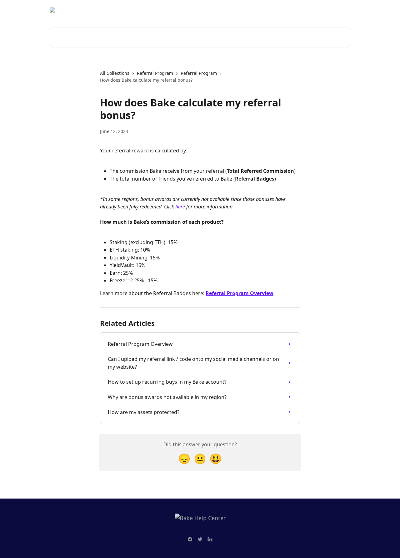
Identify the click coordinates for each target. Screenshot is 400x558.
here (180, 206)
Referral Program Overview (239, 293)
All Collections (114, 73)
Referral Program (155, 73)
